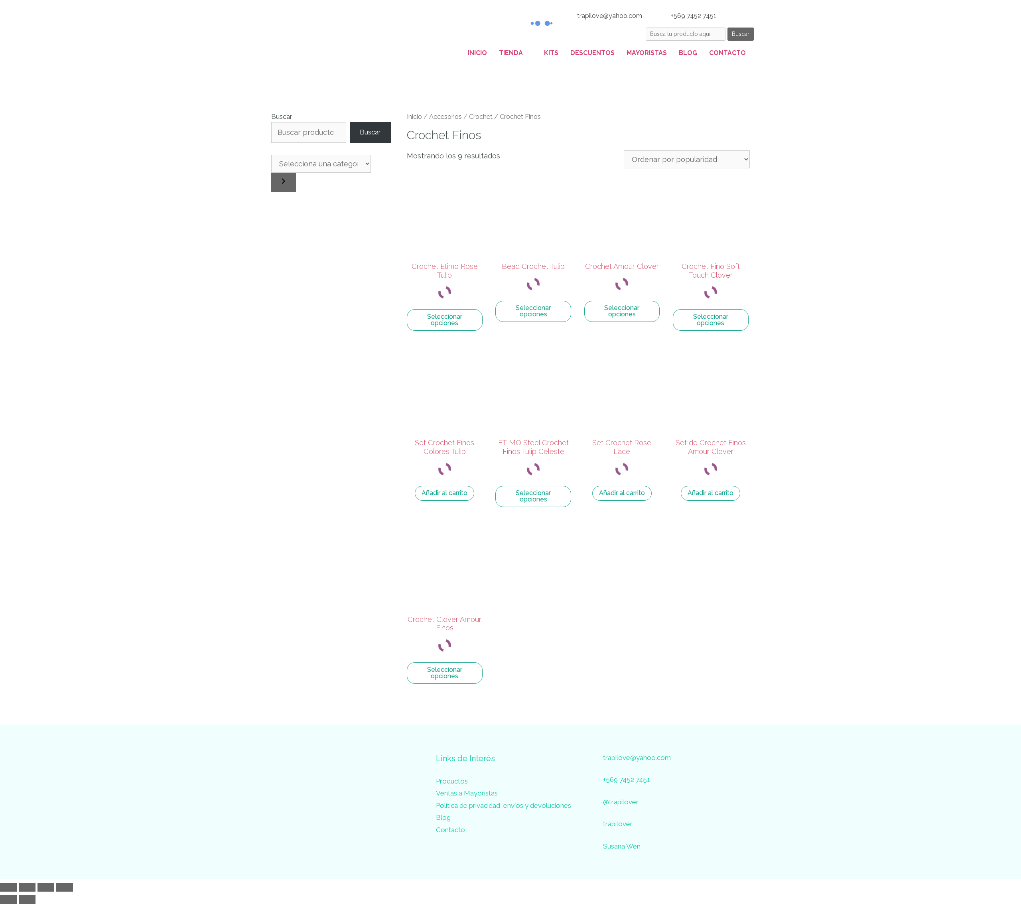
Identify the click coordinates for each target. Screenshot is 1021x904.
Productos (452, 781)
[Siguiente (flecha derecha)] (27, 899)
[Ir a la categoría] (283, 182)
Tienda (511, 53)
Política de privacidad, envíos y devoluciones (503, 805)
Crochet (481, 116)
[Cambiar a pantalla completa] (27, 887)
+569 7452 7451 (692, 16)
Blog (688, 53)
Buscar (281, 116)
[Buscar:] (686, 33)
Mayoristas (647, 53)
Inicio (477, 53)
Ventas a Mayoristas (467, 793)
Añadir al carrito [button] (444, 493)
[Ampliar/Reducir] (8, 887)
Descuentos (592, 53)
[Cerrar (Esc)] (64, 887)
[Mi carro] (744, 16)
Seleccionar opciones (444, 320)
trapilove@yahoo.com (609, 16)
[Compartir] (45, 887)
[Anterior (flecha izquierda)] (8, 899)
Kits (551, 53)
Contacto (727, 53)
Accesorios (445, 116)
